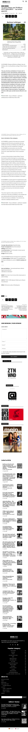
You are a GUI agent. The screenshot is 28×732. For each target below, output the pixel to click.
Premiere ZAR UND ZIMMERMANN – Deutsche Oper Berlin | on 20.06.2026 (9, 599)
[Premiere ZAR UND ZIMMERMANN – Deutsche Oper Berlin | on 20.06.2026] (19, 599)
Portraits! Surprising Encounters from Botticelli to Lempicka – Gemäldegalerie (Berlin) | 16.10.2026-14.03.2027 (9, 494)
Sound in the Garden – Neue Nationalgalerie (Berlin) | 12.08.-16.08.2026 (8, 486)
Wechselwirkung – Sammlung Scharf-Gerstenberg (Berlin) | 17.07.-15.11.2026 (8, 528)
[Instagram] (13, 645)
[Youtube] (18, 645)
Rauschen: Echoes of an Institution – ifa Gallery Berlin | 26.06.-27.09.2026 (9, 585)
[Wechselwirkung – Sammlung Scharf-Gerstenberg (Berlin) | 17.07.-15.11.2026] (19, 528)
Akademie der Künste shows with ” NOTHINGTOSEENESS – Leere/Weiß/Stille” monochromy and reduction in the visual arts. (7, 308)
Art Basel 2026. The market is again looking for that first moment (9, 592)
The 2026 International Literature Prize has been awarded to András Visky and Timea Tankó (9, 536)
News (6, 296)
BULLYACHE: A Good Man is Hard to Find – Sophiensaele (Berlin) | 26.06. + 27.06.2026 (9, 625)
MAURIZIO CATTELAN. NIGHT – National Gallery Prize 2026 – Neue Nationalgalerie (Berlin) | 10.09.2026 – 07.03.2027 (9, 554)
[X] (9, 16)
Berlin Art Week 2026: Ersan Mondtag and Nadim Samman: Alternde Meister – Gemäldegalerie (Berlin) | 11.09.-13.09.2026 (9, 467)
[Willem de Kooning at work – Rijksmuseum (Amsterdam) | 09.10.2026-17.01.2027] (19, 512)
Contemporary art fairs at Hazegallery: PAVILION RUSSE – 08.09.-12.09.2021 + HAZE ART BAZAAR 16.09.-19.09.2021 (21, 308)
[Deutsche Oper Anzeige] (12, 414)
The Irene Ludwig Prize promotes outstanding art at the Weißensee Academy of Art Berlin (9, 520)
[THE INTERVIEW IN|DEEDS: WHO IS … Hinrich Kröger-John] (19, 571)
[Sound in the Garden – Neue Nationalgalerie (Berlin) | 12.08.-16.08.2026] (19, 486)
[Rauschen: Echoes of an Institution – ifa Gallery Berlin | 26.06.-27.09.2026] (19, 585)
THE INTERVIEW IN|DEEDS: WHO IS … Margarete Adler (8, 617)
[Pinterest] (12, 16)
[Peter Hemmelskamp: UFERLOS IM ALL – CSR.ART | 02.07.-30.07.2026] (19, 578)
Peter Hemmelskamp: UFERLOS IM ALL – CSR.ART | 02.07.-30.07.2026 (8, 578)
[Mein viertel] (12, 439)
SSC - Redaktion (5, 13)
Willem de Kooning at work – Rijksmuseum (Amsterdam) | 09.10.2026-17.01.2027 (8, 513)
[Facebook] (6, 16)
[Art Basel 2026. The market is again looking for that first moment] (19, 592)
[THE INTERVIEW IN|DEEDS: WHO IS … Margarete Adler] (19, 618)
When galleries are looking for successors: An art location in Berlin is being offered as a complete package (9, 562)
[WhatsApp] (15, 16)
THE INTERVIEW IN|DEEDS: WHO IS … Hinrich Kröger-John (8, 570)
